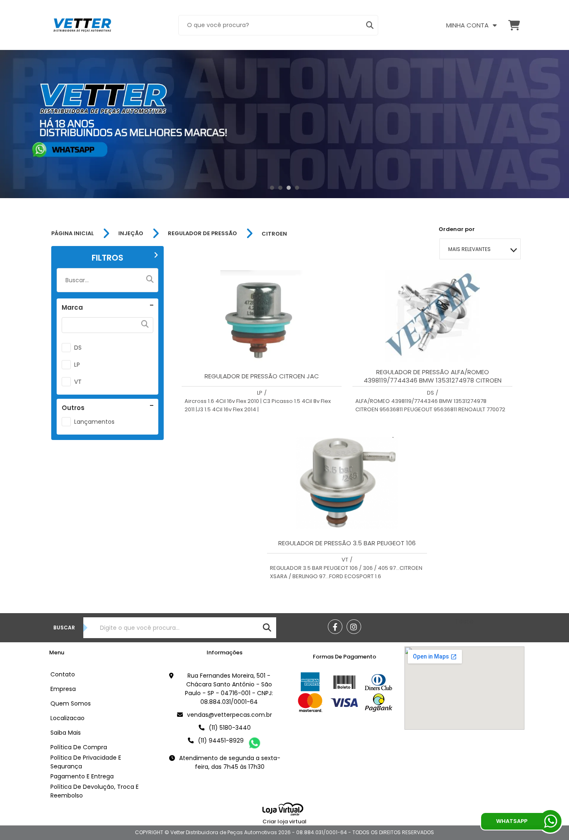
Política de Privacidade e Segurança (85, 761)
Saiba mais (65, 732)
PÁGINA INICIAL (72, 233)
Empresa (63, 689)
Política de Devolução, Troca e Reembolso (94, 791)
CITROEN (274, 234)
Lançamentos (94, 422)
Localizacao (67, 718)
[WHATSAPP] (550, 821)
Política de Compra (78, 747)
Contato (62, 674)
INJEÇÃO (130, 233)
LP (77, 364)
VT (78, 382)
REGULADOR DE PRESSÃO (202, 233)
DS (78, 347)
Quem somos (70, 703)
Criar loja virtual (284, 821)
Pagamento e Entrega (82, 776)
